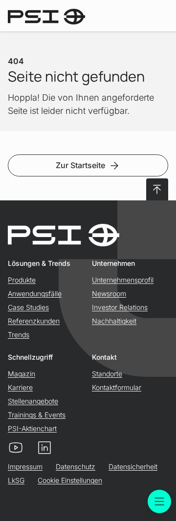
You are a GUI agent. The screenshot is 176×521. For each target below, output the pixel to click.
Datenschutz (75, 466)
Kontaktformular (116, 387)
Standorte (107, 373)
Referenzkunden (34, 321)
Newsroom (109, 293)
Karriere (20, 387)
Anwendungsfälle (35, 293)
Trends (18, 334)
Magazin (21, 373)
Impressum (25, 466)
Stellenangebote (33, 401)
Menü (159, 501)
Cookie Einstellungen (70, 480)
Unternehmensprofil (123, 280)
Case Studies (28, 307)
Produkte (22, 280)
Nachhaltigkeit (114, 321)
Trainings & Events (37, 415)
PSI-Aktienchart (32, 428)
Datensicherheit (133, 466)
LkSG (16, 480)
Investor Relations (120, 307)
